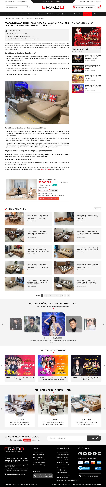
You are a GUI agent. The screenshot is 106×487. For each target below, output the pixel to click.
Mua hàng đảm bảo (22, 1)
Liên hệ (95, 14)
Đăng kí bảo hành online (63, 475)
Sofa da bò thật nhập (39, 465)
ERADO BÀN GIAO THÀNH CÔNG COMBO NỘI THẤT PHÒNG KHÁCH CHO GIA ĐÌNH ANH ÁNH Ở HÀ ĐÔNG (38, 249)
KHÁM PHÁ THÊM (17, 209)
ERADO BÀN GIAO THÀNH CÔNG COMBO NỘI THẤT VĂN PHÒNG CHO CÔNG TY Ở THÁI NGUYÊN (38, 233)
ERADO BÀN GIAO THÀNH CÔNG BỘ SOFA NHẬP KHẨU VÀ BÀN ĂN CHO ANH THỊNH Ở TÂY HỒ (37, 282)
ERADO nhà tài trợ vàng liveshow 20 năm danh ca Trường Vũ (93, 77)
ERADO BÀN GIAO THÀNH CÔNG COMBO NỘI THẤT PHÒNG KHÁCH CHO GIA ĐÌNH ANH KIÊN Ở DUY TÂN (37, 266)
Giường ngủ (39, 14)
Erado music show (53, 350)
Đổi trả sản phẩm (61, 467)
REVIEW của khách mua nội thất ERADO (32, 18)
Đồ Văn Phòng (77, 14)
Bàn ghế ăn (30, 14)
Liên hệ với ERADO (38, 457)
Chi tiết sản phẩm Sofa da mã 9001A (17, 34)
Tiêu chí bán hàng (38, 452)
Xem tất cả (97, 208)
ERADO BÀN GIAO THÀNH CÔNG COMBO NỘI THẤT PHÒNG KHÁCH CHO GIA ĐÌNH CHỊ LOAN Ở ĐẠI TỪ (87, 282)
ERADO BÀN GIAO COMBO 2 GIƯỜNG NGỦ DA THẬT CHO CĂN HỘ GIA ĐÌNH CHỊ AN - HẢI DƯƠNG (88, 266)
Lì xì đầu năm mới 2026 (63, 454)
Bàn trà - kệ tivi (60, 14)
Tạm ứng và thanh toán (63, 465)
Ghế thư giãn (49, 14)
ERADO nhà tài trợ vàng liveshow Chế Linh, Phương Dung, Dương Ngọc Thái (93, 57)
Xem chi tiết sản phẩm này (48, 198)
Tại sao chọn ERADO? (10, 1)
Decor (69, 14)
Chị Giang (53, 420)
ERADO (7, 14)
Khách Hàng (87, 14)
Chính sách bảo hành (62, 462)
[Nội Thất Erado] (53, 7)
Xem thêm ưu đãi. (84, 1)
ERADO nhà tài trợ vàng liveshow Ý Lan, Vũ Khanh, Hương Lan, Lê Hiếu (86, 48)
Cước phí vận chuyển (62, 477)
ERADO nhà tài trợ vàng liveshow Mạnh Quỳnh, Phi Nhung (93, 87)
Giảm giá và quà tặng (62, 452)
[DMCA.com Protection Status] (98, 468)
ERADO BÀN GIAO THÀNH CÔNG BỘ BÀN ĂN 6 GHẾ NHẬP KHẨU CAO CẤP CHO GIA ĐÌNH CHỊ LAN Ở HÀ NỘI (37, 217)
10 (68, 295)
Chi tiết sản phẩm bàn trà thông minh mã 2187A (21, 36)
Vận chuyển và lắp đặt (63, 459)
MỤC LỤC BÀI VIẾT (14, 31)
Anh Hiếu (19, 420)
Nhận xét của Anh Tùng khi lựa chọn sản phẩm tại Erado (23, 39)
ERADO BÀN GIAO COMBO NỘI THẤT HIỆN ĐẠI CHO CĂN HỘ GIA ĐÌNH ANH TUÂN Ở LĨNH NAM (88, 233)
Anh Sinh (86, 420)
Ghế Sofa (22, 14)
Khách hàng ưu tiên (62, 472)
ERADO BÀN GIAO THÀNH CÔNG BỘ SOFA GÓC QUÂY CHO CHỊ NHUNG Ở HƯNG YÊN (87, 217)
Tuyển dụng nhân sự (38, 459)
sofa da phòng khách (16, 74)
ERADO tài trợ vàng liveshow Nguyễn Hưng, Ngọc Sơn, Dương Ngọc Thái (93, 67)
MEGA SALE (15, 14)
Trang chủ (7, 18)
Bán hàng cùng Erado (96, 1)
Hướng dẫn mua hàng (62, 457)
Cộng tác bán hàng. (38, 454)
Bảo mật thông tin (61, 470)
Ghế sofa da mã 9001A (47, 179)
